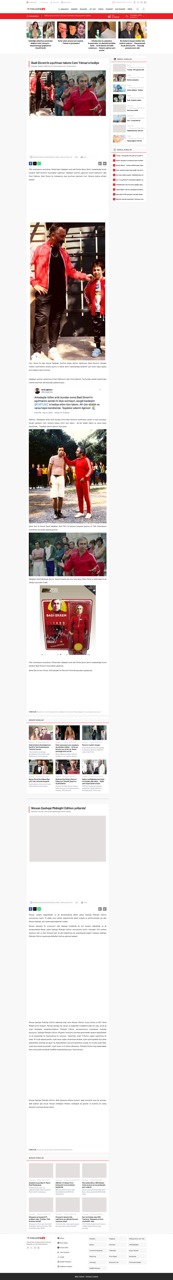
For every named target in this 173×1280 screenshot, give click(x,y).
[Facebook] (134, 2)
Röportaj (92, 1256)
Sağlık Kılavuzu (94, 1268)
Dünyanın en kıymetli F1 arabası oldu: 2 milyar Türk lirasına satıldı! (39, 1219)
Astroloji (45, 2)
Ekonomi (112, 1245)
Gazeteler (132, 1256)
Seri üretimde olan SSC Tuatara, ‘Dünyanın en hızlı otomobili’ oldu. (92, 1219)
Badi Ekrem (40, 712)
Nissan (39, 1149)
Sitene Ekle (33, 2)
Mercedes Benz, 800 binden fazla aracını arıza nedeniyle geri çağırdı (93, 1185)
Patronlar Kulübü (135, 1262)
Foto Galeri (113, 1256)
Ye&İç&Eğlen (134, 1245)
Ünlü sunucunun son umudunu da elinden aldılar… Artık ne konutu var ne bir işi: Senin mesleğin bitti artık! (67, 748)
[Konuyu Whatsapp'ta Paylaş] (39, 163)
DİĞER (130, 9)
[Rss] (145, 2)
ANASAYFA (65, 9)
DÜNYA (100, 9)
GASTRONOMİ (120, 9)
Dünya (129, 65)
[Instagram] (141, 2)
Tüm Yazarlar (64, 1252)
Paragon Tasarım (92, 1276)
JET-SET (92, 9)
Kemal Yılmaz (73, 712)
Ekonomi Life (114, 1262)
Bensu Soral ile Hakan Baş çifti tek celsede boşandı (39, 780)
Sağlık (129, 75)
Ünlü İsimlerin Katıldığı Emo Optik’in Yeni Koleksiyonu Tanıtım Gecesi (40, 747)
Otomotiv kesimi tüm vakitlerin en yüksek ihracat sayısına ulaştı (67, 1219)
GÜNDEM (74, 9)
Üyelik (62, 1257)
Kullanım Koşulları (66, 1266)
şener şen (97, 712)
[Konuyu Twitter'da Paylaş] (35, 163)
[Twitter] (138, 2)
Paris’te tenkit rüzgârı (91, 745)
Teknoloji (130, 106)
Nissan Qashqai (47, 1149)
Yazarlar (55, 2)
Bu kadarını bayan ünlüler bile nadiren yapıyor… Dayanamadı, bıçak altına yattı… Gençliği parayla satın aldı (102, 44)
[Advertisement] (68, 135)
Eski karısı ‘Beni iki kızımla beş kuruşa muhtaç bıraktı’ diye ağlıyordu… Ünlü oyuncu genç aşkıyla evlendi (132, 44)
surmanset (89, 712)
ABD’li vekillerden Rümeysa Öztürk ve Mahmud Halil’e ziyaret (65, 16)
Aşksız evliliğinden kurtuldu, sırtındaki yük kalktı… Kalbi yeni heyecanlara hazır (93, 781)
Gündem (92, 1239)
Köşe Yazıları (133, 1250)
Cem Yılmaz (48, 712)
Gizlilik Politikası (65, 1262)
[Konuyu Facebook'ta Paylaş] (30, 163)
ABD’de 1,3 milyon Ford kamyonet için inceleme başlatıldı (65, 1185)
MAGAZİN (83, 9)
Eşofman (55, 712)
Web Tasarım (79, 1276)
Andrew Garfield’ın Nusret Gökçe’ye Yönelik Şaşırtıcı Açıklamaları (66, 781)
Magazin (40, 66)
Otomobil (41, 811)
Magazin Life (82, 712)
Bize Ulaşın (67, 2)
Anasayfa (34, 66)
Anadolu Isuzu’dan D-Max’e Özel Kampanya (39, 1184)
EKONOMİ (109, 9)
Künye (62, 1238)
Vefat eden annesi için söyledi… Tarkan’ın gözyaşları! (40, 42)
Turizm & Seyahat (95, 1250)
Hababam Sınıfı (64, 712)
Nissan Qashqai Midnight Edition (62, 1149)
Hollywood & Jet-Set (137, 1239)
